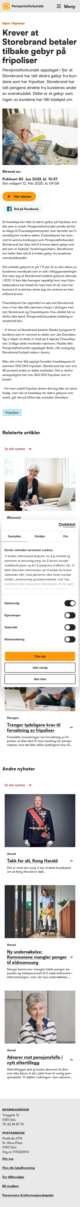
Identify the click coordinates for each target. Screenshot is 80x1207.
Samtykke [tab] (14, 536)
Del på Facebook (26, 209)
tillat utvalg (40, 667)
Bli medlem (10, 1186)
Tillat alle (40, 656)
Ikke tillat (40, 679)
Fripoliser (12, 412)
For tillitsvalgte (13, 1177)
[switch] (70, 615)
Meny (69, 6)
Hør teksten (22, 196)
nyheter (19, 23)
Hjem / (7, 23)
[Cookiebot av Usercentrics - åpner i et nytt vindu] (59, 525)
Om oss (8, 1159)
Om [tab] (65, 536)
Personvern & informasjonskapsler (28, 1195)
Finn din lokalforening (18, 1168)
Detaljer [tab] (40, 536)
